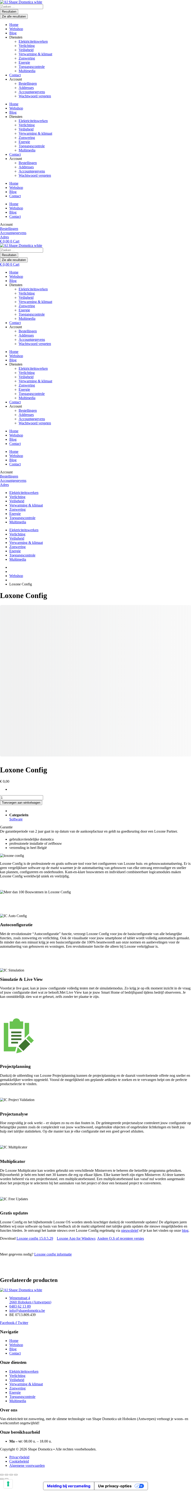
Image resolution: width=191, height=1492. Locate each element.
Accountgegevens (32, 92)
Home (13, 25)
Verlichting (27, 46)
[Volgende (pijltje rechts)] (6, 1479)
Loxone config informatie (53, 1254)
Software (16, 819)
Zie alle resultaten (14, 16)
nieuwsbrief (129, 1230)
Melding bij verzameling (68, 1486)
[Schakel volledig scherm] (6, 1474)
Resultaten (9, 11)
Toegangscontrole (32, 67)
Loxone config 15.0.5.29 (35, 1238)
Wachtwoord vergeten (35, 96)
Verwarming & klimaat (35, 54)
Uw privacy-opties (115, 1486)
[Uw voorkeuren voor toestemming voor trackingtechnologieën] (8, 1483)
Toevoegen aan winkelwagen (21, 802)
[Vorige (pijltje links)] (2, 1479)
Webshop (16, 29)
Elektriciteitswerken (33, 41)
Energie (24, 62)
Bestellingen (28, 83)
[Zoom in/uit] (2, 1474)
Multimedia (27, 71)
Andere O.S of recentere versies (120, 1238)
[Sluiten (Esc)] (16, 1474)
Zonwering (27, 58)
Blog (13, 33)
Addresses (26, 88)
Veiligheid (26, 50)
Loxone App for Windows (76, 1238)
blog (185, 1230)
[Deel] (11, 1474)
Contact (15, 75)
